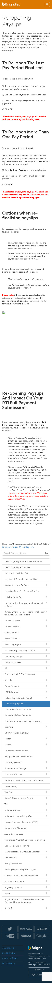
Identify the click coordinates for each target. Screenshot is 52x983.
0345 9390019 (40, 975)
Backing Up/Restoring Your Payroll (20, 869)
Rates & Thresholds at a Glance (18, 798)
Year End (8, 792)
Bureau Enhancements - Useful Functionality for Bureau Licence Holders (24, 613)
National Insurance (13, 810)
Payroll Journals (11, 686)
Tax (6, 804)
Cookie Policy (8, 953)
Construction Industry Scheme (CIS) (21, 875)
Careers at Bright (10, 958)
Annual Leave (10, 858)
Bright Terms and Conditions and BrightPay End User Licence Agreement (24, 901)
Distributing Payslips (13, 656)
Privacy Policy (8, 963)
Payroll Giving (10, 786)
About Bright (8, 948)
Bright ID (8, 908)
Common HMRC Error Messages (19, 674)
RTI (6, 668)
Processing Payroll (12, 644)
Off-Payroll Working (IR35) (16, 733)
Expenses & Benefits (13, 774)
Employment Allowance (15, 828)
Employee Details (12, 626)
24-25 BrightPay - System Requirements (23, 561)
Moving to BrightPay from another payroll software (23, 604)
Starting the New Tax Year (16, 585)
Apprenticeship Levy (13, 834)
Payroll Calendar (11, 638)
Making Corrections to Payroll (18, 698)
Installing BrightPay (13, 597)
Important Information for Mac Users (21, 579)
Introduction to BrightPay (16, 573)
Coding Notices (11, 632)
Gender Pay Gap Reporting (16, 846)
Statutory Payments (13, 762)
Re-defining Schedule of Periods (19, 709)
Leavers (7, 745)
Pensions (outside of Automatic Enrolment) (24, 780)
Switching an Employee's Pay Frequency (22, 721)
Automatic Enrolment (14, 881)
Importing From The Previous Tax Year (22, 591)
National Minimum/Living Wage (18, 816)
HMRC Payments (12, 692)
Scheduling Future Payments (17, 715)
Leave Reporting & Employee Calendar (22, 852)
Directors (8, 727)
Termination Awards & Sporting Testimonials (24, 840)
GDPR (7, 893)
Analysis (8, 680)
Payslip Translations (13, 863)
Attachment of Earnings (15, 768)
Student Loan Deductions (16, 750)
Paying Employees (12, 662)
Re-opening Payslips (15, 704)
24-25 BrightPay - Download (17, 567)
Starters (8, 739)
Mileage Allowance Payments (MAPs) (21, 822)
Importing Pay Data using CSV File (20, 650)
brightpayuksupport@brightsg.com (18, 547)
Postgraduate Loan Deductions (18, 756)
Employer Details (12, 621)
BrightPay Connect (13, 887)
